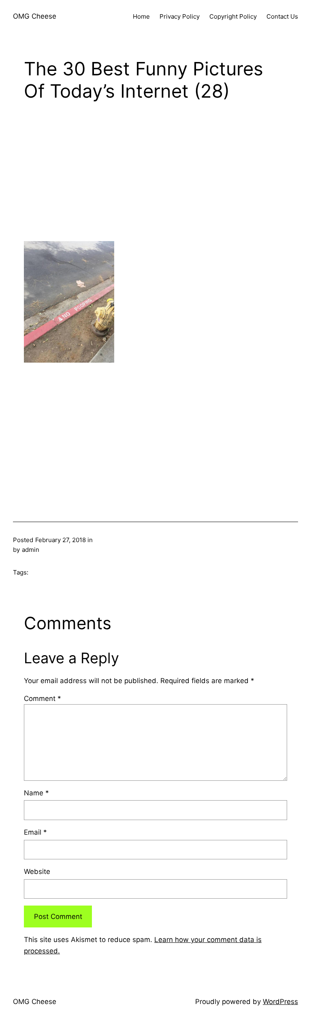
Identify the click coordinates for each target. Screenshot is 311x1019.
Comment (42, 698)
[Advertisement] (155, 174)
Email (35, 832)
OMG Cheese (34, 16)
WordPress (280, 1002)
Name (36, 793)
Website (37, 871)
